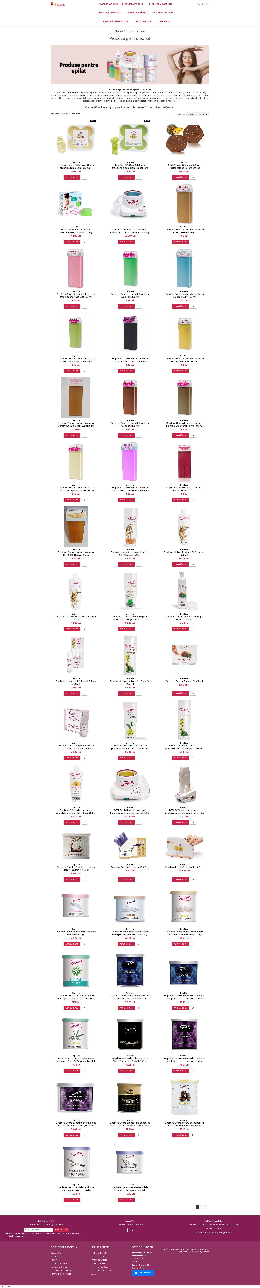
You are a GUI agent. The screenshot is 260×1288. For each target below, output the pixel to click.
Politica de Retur (99, 1263)
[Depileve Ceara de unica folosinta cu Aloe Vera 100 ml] (130, 268)
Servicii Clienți (100, 1247)
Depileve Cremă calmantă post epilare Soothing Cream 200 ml (130, 618)
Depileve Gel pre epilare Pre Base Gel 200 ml (130, 683)
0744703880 (215, 1228)
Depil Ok (184, 162)
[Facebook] (127, 1230)
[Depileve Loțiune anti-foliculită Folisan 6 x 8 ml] (76, 655)
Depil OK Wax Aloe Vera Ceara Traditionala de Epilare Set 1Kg (76, 231)
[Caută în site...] (203, 4)
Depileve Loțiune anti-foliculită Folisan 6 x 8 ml (76, 683)
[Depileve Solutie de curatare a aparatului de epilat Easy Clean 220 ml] (76, 784)
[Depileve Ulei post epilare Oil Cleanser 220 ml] (76, 591)
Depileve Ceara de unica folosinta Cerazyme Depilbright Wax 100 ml (76, 425)
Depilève (76, 162)
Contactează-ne (145, 1273)
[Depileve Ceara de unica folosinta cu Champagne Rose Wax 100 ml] (76, 268)
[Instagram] (132, 1230)
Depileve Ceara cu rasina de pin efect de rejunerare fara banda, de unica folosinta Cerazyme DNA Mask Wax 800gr (184, 1060)
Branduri (55, 1256)
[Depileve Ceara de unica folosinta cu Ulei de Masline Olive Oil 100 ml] (76, 333)
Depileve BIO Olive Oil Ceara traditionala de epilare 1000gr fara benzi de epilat (130, 166)
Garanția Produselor (101, 1270)
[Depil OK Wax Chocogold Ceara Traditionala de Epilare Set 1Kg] (184, 139)
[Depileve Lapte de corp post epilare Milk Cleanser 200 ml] (130, 526)
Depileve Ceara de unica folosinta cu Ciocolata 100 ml (130, 425)
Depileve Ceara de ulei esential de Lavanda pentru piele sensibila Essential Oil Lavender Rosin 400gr (130, 1189)
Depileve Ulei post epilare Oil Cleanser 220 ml (76, 618)
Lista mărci (164, 21)
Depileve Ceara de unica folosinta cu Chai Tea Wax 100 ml (184, 231)
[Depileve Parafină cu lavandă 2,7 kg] (130, 845)
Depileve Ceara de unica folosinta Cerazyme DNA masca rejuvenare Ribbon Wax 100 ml (130, 360)
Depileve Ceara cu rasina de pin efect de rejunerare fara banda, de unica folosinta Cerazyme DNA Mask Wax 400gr (76, 1124)
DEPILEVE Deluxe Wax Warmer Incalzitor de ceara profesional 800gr (130, 231)
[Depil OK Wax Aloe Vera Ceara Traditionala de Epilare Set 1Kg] (76, 204)
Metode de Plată (99, 1253)
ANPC (93, 1274)
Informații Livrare (99, 1260)
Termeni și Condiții (59, 1267)
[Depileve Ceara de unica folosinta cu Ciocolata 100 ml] (130, 397)
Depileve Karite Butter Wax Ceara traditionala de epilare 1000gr (76, 166)
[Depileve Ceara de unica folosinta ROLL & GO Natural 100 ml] (76, 526)
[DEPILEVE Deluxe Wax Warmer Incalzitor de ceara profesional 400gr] (130, 785)
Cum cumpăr (97, 1256)
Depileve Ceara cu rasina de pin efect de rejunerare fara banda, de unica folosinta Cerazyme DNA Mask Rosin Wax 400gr (184, 997)
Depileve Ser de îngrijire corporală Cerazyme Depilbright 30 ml (76, 747)
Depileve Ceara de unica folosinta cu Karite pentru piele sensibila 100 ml (75, 489)
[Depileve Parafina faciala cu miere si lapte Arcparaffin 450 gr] (76, 845)
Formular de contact (61, 1274)
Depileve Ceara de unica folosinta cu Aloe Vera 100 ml (130, 296)
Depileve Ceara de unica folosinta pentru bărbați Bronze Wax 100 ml (184, 425)
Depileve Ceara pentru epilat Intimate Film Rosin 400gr (76, 933)
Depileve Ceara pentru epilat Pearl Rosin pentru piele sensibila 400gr (130, 933)
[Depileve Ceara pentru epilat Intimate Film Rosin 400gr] (76, 906)
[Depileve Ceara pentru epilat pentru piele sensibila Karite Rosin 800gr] (184, 1097)
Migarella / (120, 31)
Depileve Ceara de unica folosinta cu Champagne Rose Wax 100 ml (75, 296)
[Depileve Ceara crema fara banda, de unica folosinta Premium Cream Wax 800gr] (130, 1097)
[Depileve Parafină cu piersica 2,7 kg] (184, 845)
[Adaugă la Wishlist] (84, 177)
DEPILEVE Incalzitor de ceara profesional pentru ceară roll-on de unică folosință (184, 812)
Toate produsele (59, 1263)
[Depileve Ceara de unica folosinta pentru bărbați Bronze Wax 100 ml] (184, 397)
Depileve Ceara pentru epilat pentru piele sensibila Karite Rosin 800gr (184, 1124)
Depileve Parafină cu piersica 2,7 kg (184, 867)
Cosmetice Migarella (64, 1247)
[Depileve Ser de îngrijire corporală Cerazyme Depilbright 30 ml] (76, 720)
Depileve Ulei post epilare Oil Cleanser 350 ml (184, 554)
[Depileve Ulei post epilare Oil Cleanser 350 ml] (184, 526)
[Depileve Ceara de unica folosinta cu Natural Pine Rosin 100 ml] (184, 333)
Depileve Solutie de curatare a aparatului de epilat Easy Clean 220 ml (76, 812)
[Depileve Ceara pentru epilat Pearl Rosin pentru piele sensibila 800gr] (184, 906)
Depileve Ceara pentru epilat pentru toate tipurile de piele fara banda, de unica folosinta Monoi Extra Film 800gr (76, 997)
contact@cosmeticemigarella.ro (215, 1232)
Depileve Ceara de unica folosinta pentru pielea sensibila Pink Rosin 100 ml (130, 489)
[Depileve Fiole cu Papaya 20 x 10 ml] (184, 655)
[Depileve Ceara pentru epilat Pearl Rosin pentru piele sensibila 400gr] (130, 906)
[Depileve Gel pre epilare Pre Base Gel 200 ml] (130, 655)
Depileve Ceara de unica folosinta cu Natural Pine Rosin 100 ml (184, 360)
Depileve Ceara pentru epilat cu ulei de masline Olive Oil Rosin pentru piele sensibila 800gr (76, 1060)
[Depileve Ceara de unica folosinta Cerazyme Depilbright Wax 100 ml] (76, 397)
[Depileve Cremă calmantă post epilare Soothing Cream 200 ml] (130, 591)
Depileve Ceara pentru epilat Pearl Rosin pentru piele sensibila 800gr (184, 933)
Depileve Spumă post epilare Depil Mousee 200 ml (184, 618)
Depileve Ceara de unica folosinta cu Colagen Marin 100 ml (184, 296)
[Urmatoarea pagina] (205, 1207)
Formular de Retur (100, 1267)
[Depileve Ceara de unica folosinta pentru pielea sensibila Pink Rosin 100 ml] (130, 462)
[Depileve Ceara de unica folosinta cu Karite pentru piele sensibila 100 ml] (76, 462)
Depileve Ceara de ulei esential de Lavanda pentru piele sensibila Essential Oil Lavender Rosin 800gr (76, 1189)
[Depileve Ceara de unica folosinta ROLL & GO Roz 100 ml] (184, 462)
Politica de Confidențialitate (64, 1270)
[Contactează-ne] (198, 4)
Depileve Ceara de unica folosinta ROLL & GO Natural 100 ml (76, 554)
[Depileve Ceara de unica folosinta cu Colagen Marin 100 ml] (184, 268)
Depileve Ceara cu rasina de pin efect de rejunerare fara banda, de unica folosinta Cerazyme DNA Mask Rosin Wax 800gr (130, 997)
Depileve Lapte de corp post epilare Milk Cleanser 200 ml (130, 554)
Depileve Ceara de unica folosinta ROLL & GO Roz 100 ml (184, 489)
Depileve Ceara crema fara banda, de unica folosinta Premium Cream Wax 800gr (130, 1124)
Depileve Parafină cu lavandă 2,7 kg (130, 867)
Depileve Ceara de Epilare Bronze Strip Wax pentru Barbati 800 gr (130, 1060)
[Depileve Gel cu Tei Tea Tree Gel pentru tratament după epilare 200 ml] (130, 720)
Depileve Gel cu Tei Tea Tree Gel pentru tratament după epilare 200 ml (130, 747)
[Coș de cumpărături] (207, 4)
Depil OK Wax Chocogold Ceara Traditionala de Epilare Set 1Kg (184, 166)
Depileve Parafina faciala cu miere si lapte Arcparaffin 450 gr (76, 869)
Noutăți (54, 1260)
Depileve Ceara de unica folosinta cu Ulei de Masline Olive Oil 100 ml (75, 360)
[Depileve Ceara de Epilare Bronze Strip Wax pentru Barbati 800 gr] (130, 1034)
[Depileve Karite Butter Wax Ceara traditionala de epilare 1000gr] (76, 139)
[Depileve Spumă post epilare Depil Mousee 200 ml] (184, 591)
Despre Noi (56, 1253)
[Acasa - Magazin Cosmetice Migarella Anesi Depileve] (64, 4)
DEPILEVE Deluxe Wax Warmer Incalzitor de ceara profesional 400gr (130, 812)
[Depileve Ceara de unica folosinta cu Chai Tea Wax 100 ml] (184, 204)
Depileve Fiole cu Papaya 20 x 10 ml (184, 681)
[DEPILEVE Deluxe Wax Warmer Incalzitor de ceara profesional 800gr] (130, 204)
